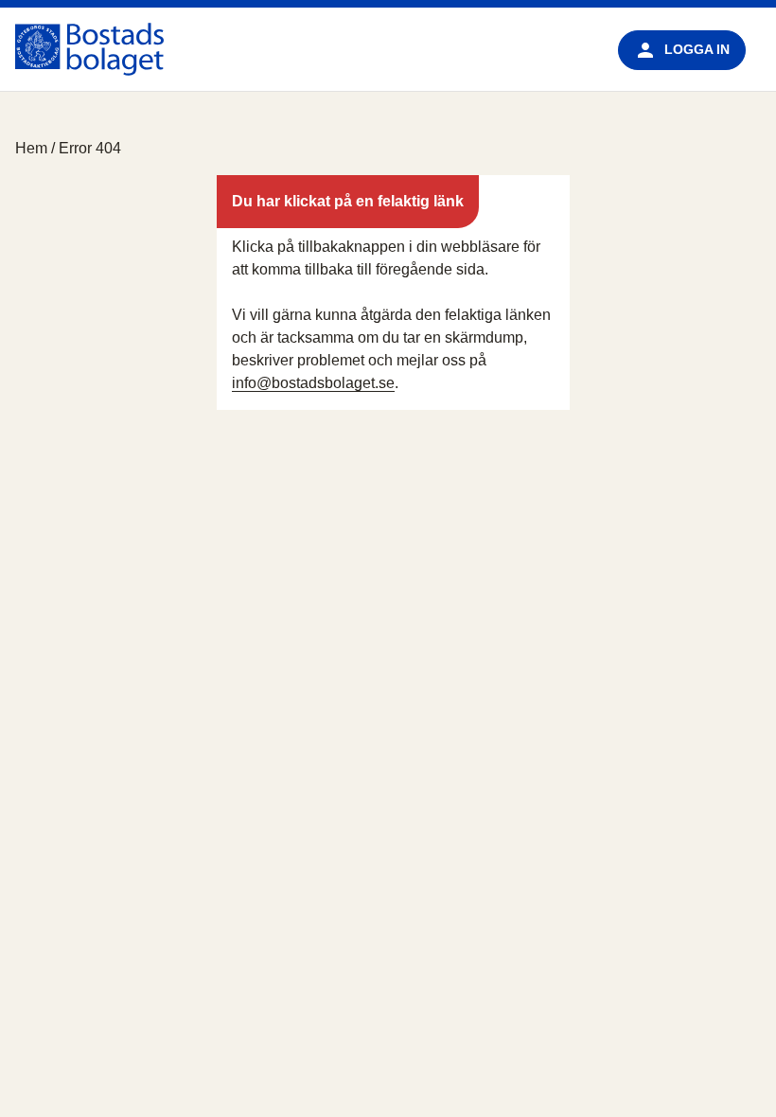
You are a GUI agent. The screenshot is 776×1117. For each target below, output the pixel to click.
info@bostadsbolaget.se (313, 383)
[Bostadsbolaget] (89, 49)
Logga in (697, 49)
